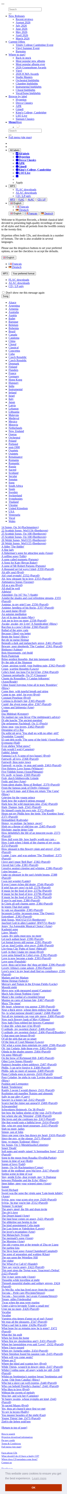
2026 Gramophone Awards (31, 67)
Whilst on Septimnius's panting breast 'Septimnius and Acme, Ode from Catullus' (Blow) (31, 1378)
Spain (12, 489)
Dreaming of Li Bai (12, 729)
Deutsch (24, 209)
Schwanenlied (9, 1106)
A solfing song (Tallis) (13, 556)
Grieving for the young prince (18, 797)
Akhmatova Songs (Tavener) (17, 581)
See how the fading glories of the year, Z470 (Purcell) (31, 1112)
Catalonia (14, 337)
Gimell (19, 109)
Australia (14, 312)
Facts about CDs (9, 1452)
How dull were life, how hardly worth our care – (28, 839)
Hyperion (21, 99)
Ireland (12, 392)
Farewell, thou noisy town (16, 762)
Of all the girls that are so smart (18, 1038)
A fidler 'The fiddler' (12, 546)
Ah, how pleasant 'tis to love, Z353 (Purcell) (26, 578)
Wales (12, 521)
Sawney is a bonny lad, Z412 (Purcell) (23, 1099)
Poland (12, 440)
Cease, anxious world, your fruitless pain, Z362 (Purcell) (33, 665)
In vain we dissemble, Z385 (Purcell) (22, 910)
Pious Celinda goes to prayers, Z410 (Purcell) (27, 1074)
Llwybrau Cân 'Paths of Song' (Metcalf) (23, 948)
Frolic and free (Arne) (13, 781)
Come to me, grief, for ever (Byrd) (20, 694)
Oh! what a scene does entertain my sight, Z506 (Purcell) (33, 1045)
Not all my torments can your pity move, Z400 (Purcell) (32, 1016)
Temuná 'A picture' (12, 1206)
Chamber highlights (27, 83)
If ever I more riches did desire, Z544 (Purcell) (27, 884)
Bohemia (14, 328)
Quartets (13, 450)
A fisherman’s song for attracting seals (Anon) (27, 553)
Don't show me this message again (24, 292)
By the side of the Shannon (16, 662)
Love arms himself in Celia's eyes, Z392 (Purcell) (29, 955)
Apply (19, 182)
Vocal (12, 518)
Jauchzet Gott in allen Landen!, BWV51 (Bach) (28, 922)
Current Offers (17, 41)
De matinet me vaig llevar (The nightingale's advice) (30, 717)
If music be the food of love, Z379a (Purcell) (26, 890)
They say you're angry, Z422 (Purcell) (22, 1267)
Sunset (5, 1186)
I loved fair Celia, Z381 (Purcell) (19, 865)
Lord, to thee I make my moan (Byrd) (22, 951)
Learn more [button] (39, 1478)
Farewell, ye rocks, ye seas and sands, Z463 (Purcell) (31, 765)
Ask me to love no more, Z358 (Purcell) (23, 620)
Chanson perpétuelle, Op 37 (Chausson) (24, 675)
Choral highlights (25, 89)
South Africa (16, 485)
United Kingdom (18, 508)
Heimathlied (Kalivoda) (14, 820)
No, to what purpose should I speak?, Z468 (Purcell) (31, 1013)
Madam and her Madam (14, 977)
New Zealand (16, 431)
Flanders (13, 370)
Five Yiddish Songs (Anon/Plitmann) (22, 771)
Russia (12, 466)
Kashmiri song (9, 929)
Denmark (14, 363)
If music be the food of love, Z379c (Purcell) (26, 897)
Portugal (13, 444)
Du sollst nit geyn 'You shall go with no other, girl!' (30, 733)
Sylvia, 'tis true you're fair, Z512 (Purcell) (24, 1202)
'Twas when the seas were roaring (20, 1302)
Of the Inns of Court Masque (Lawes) (22, 1041)
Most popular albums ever (30, 64)
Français (24, 206)
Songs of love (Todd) (13, 1164)
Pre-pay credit (8, 1440)
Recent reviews (24, 19)
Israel (12, 395)
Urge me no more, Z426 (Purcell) (20, 1308)
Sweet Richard (9, 1189)
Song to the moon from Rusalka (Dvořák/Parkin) (28, 1157)
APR (18, 106)
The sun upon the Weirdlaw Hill (19, 1257)
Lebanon (14, 408)
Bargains (21, 51)
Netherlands (15, 427)
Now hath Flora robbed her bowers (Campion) (27, 1022)
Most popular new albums (30, 61)
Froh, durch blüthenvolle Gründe (20, 778)
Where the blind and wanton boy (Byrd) (24, 1363)
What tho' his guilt (11, 1334)
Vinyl (19, 70)
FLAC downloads (26, 189)
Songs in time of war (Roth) (17, 1160)
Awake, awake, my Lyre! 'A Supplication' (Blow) (29, 623)
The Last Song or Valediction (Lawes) (22, 1228)
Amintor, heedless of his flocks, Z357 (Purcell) (27, 607)
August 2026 (23, 22)
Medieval (14, 418)
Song (5, 296)
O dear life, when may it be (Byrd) (20, 1025)
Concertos (14, 350)
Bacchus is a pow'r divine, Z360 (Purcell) (24, 627)
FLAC (21, 199)
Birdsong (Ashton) (12, 649)
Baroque (13, 321)
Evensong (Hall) (10, 742)
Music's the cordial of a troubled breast (23, 996)
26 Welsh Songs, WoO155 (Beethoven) (23, 540)
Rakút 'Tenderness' (12, 1087)
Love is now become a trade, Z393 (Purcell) (26, 958)
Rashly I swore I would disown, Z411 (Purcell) (27, 1090)
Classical (14, 347)
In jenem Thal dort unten (15, 906)
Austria (13, 315)
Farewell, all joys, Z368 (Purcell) (20, 758)
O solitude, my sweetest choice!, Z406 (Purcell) (28, 1029)
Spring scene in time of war (16, 1173)
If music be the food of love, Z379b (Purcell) (26, 894)
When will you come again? (17, 1357)
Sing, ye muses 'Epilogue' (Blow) (20, 1141)
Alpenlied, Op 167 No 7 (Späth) (19, 594)
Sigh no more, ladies (12, 1128)
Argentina (14, 305)
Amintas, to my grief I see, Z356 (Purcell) (24, 604)
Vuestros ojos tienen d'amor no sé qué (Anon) (27, 1318)
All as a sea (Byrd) (12, 585)
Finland (13, 366)
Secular (13, 476)
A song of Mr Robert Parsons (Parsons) (23, 565)
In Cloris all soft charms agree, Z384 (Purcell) (27, 903)
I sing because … (11, 871)
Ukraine (13, 505)
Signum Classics (25, 118)
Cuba (12, 353)
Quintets (13, 453)
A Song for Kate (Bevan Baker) (19, 562)
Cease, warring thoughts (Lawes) (20, 668)
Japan (12, 402)
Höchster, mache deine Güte (17, 829)
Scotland (13, 472)
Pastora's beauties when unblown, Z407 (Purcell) (29, 1064)
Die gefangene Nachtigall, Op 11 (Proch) (24, 723)
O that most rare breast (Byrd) (18, 1035)
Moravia (13, 424)
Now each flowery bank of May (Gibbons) (25, 1019)
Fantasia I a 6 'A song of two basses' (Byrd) (25, 755)
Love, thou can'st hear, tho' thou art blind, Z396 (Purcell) (33, 964)
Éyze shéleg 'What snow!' (16, 746)
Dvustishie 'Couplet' (12, 736)
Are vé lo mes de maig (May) (17, 617)
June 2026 (21, 28)
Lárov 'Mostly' (9, 932)
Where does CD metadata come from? (19, 1459)
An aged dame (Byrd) (13, 610)
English (17, 213)
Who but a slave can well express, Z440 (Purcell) (29, 1382)
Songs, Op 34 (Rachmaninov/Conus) (22, 1167)
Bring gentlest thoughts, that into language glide (28, 659)
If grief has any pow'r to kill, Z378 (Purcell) (26, 887)
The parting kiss (10, 1247)
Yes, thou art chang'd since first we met (23, 1408)
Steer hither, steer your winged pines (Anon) (26, 1183)
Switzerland (15, 495)
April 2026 (22, 35)
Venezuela (14, 514)
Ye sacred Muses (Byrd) (15, 1405)
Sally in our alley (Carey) (15, 1096)
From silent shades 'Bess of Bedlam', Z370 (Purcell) (30, 784)
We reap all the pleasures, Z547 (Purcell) (24, 1321)
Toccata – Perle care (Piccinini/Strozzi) (23, 1292)
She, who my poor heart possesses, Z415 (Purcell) (29, 1125)
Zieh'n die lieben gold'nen (16, 1421)
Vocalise (6, 1312)
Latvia (12, 405)
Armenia (13, 308)
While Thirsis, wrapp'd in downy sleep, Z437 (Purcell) (32, 1366)
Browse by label (18, 96)
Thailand (14, 501)
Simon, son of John (12, 1132)
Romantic (14, 463)
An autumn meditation (14, 614)
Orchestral (14, 437)
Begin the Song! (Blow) (15, 636)
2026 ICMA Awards (27, 73)
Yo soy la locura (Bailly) (15, 1411)
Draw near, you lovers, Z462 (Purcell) (22, 726)
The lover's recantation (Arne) (18, 1231)
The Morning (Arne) (13, 1241)
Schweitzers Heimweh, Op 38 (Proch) (22, 1109)
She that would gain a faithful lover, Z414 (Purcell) (30, 1122)
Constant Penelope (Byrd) (16, 697)
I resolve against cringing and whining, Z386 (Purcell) (31, 868)
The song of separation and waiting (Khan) (25, 1254)
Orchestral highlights (27, 80)
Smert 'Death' (9, 1148)
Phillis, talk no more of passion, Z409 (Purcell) (27, 1070)
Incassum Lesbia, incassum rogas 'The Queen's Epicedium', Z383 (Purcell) (27, 915)
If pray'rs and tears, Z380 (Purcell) (20, 900)
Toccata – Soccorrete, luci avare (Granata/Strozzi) (29, 1296)
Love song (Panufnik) (13, 961)
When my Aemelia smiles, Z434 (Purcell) (24, 1350)
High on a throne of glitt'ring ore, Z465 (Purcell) (28, 826)
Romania (14, 460)
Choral (12, 344)
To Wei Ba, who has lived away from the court (27, 1289)
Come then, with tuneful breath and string (24, 691)
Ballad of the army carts (14, 630)
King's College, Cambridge (31, 112)
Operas (13, 434)
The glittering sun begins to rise (19, 1222)
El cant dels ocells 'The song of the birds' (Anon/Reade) (32, 739)
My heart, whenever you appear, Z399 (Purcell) (28, 1006)
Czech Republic (18, 357)
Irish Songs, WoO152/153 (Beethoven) (23, 919)
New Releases (17, 16)
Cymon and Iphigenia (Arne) (17, 707)
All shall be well (10, 588)
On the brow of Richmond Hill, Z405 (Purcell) (27, 1058)
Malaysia (14, 415)
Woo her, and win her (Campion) (20, 1395)
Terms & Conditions (11, 1443)
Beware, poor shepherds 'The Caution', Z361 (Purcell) (32, 646)
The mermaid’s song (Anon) (17, 1238)
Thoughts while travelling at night (20, 1280)
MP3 (12, 186)
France (12, 373)
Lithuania (14, 411)
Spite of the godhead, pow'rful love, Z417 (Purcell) (30, 1170)
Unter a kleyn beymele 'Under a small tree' (25, 1305)
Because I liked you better (16, 633)
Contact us (6, 1462)
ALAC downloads (26, 192)
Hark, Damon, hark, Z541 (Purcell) (21, 807)
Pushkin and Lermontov (15, 1083)
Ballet (12, 318)
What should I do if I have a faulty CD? (20, 1456)
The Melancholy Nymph (15, 1234)
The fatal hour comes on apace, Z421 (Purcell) (27, 1218)
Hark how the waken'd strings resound (23, 800)
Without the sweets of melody (18, 1392)
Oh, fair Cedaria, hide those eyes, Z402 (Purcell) (28, 1048)
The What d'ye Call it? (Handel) (19, 1263)
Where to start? (17, 54)
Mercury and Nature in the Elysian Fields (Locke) (29, 984)
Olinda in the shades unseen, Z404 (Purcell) (26, 1051)
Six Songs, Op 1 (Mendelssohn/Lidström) (24, 1144)
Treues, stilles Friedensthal (16, 1299)
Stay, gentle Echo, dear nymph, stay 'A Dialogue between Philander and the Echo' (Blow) (28, 1179)
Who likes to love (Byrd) (15, 1389)
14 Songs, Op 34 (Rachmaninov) (20, 527)
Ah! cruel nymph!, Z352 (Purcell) (20, 575)
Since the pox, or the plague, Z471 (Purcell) (26, 1138)
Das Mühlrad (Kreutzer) (15, 713)
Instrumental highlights (28, 86)
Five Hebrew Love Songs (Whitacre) (22, 768)
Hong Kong (15, 379)
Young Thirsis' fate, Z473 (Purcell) (21, 1418)
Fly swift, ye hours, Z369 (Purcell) (20, 774)
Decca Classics (24, 102)
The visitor (7, 1260)
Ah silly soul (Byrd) (12, 572)
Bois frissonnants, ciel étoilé (17, 652)
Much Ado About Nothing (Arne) (20, 993)
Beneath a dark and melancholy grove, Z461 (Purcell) (31, 643)
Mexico (13, 421)
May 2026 (21, 32)
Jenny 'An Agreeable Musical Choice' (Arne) (26, 926)
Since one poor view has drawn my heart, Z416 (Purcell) (33, 1135)
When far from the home (15, 1337)
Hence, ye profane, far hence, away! (21, 823)
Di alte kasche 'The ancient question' (22, 720)
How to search (8, 1434)
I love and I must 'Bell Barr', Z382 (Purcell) (25, 861)
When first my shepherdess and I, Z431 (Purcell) (28, 1341)
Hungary (14, 382)
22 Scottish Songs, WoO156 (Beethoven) (24, 530)
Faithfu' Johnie (9, 752)
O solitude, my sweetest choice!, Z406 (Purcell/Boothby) (33, 1032)
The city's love (9, 1212)
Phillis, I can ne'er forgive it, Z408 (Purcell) (25, 1067)
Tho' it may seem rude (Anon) (18, 1276)
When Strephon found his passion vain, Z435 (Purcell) (32, 1354)
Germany (14, 376)
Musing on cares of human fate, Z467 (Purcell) (27, 1000)
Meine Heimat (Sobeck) (14, 980)
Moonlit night (9, 987)
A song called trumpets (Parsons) (19, 559)
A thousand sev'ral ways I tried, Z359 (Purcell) (27, 569)
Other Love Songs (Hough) (17, 1061)
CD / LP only (23, 195)
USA (11, 511)
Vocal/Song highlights (28, 93)
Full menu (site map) (20, 137)
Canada (13, 334)
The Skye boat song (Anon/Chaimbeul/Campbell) (29, 1251)
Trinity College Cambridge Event (34, 44)
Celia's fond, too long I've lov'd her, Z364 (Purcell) (30, 672)
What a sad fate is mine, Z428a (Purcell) (24, 1325)
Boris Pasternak (10, 655)
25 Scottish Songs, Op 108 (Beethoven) (23, 533)
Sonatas (13, 479)
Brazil (12, 331)
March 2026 (22, 38)
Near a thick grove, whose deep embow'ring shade (29, 1009)
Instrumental (16, 389)
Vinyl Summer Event (27, 48)
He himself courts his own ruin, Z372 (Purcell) (27, 810)
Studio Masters (24, 77)
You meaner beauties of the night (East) (23, 1415)
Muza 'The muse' (11, 1003)
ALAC (31, 199)
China (12, 341)
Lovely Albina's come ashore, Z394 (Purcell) (26, 967)
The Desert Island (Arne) (15, 1215)
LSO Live (21, 115)
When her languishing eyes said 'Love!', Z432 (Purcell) (32, 1344)
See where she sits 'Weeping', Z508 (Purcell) (26, 1115)
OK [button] (33, 1487)
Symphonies (16, 498)
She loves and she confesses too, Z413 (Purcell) (28, 1119)
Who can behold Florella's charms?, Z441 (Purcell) (30, 1386)
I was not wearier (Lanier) (16, 881)
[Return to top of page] (14, 1427)
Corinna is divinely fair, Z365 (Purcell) (23, 701)
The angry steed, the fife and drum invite (24, 1209)
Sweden (13, 492)
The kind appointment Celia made (20, 1225)
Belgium (13, 324)
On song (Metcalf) (11, 1054)
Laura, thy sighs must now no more (21, 935)
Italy (11, 398)
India (11, 386)
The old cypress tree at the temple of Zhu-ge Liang (29, 1244)
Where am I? (8, 1360)
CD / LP (42, 199)
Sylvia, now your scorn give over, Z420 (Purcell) (29, 1199)
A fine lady (7, 549)
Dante (4, 710)
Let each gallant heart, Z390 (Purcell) (22, 939)
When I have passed (12, 1347)
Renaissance (16, 456)
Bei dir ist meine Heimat (15, 639)
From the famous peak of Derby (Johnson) (25, 787)
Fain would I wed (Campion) (17, 749)
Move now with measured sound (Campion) (26, 990)
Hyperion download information (17, 1437)
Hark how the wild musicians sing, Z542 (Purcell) (29, 803)
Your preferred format (23, 273)
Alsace (12, 302)
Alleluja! (6, 591)
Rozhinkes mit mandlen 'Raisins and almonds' (27, 1093)
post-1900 (14, 447)
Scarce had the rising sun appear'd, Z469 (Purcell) (29, 1103)
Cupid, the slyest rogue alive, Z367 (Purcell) (26, 704)
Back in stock (23, 57)
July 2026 (21, 25)
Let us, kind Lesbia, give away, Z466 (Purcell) (27, 945)
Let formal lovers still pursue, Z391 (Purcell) (26, 942)
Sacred (12, 469)
